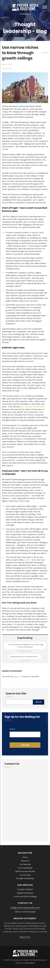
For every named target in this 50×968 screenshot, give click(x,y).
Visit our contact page (25, 911)
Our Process (25, 875)
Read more (25, 937)
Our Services (25, 864)
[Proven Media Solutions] (25, 10)
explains (27, 559)
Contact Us (25, 14)
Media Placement (25, 893)
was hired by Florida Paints (33, 406)
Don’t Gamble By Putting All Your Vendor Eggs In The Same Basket (25, 645)
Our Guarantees (25, 868)
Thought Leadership (25, 878)
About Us (25, 860)
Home (25, 857)
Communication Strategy (25, 896)
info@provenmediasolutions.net (25, 907)
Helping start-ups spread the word (25, 656)
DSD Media (30, 963)
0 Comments (6, 68)
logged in (18, 676)
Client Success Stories (25, 871)
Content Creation (25, 889)
